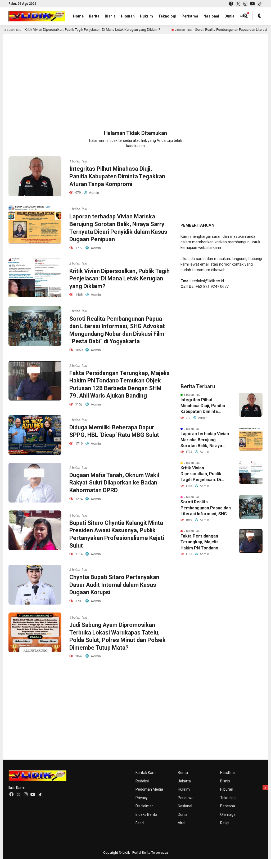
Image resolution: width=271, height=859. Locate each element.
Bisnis (110, 16)
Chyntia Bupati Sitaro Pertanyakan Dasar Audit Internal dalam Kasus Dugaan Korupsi (114, 585)
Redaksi (142, 781)
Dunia (229, 16)
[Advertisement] (135, 76)
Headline (227, 772)
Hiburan (128, 16)
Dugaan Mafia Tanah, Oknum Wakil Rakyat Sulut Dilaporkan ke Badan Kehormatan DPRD (114, 483)
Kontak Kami (146, 772)
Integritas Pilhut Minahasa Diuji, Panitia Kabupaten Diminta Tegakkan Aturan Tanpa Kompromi (117, 176)
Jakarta (184, 781)
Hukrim (146, 16)
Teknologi (167, 16)
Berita (94, 16)
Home (78, 16)
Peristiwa (190, 16)
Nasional (211, 16)
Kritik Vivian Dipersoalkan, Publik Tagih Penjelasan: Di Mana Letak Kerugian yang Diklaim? (68, 30)
